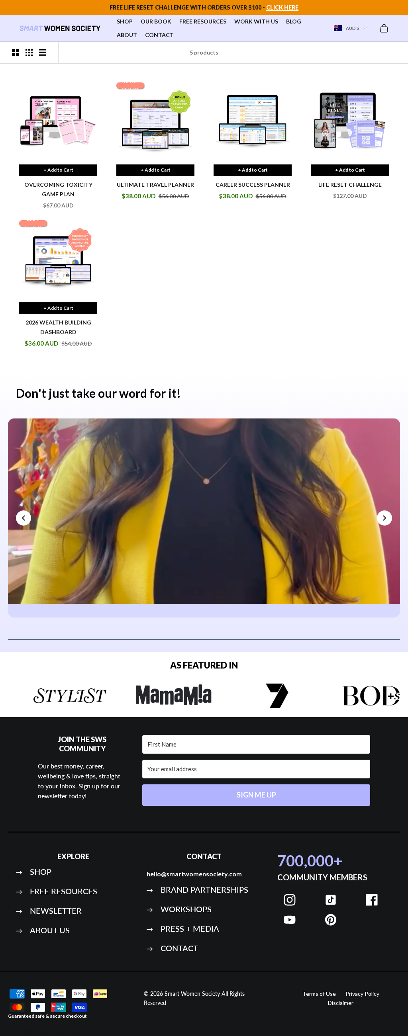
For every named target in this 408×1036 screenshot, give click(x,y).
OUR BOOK (156, 21)
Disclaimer (340, 1002)
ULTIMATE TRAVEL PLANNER (155, 184)
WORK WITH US (256, 21)
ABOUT (127, 34)
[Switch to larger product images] (15, 52)
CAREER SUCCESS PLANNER (253, 184)
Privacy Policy (362, 993)
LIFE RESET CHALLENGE (350, 184)
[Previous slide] (23, 518)
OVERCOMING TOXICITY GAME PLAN (58, 189)
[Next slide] (384, 518)
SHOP (125, 21)
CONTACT (159, 34)
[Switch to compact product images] (42, 52)
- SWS (88, 1031)
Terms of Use (319, 993)
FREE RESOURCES (202, 21)
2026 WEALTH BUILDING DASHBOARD (58, 327)
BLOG (293, 21)
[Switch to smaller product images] (29, 52)
